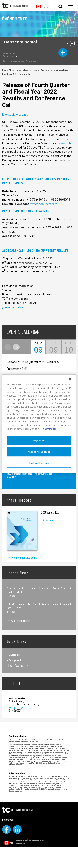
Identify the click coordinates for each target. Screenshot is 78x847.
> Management (13, 660)
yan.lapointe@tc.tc (14, 307)
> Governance (13, 654)
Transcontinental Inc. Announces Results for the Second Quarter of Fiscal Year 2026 (38, 590)
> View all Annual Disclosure (21, 557)
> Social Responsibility (17, 665)
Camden (25, 843)
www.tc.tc (65, 143)
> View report (48, 520)
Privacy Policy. (48, 428)
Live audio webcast (15, 114)
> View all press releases (18, 620)
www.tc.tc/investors (43, 204)
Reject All (39, 440)
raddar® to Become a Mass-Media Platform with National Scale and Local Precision (38, 606)
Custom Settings (39, 463)
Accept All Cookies (39, 451)
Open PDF (11, 477)
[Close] (70, 379)
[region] (39, 423)
